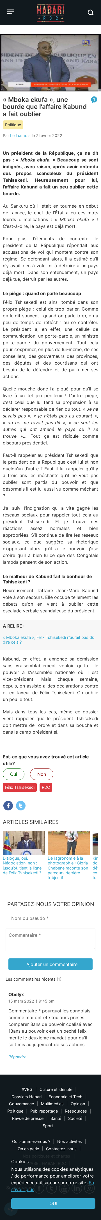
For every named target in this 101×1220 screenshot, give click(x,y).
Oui (13, 774)
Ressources (76, 1111)
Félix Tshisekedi (20, 787)
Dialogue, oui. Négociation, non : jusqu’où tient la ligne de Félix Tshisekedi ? (22, 865)
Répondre (17, 1056)
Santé (55, 1118)
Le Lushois (20, 135)
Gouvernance (21, 1103)
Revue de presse (27, 1118)
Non (41, 774)
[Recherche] (90, 12)
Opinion (78, 1103)
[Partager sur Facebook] (8, 805)
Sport (48, 1125)
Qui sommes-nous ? (31, 1141)
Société (75, 1118)
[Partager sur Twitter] (20, 805)
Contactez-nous (61, 1148)
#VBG (27, 1089)
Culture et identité (56, 1089)
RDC (46, 787)
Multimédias (52, 1103)
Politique (13, 124)
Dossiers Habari (27, 1096)
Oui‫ (53, 1203)
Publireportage (44, 1111)
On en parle (28, 1148)
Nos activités (69, 1141)
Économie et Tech (65, 1096)
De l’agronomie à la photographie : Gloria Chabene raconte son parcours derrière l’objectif (68, 868)
